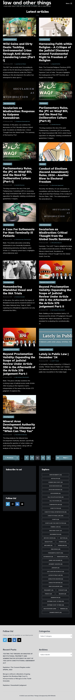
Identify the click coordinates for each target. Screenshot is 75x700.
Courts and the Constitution (55, 523)
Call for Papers (55, 500)
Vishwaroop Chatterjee (23, 239)
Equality (48, 541)
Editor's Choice (50, 538)
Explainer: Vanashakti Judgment (14, 685)
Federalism (62, 545)
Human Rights (62, 556)
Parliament (43, 103)
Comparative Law (55, 504)
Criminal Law (55, 526)
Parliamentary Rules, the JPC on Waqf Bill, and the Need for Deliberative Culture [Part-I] (17, 175)
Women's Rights (56, 612)
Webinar (64, 608)
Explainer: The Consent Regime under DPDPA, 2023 (16, 668)
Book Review (56, 493)
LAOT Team (55, 361)
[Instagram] (13, 504)
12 (43, 458)
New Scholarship (9, 103)
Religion (62, 593)
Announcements (55, 474)
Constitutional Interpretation (56, 512)
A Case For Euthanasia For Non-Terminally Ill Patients (18, 233)
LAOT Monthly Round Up (55, 571)
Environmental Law (10, 39)
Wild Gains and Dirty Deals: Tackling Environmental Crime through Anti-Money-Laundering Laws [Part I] (19, 52)
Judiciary (55, 567)
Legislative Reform (55, 582)
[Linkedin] (17, 504)
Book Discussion (55, 486)
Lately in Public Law (46, 349)
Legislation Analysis (55, 579)
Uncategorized (44, 39)
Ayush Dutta (56, 64)
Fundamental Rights (55, 553)
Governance (48, 556)
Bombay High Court (56, 482)
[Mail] (22, 504)
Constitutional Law (55, 515)
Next (65, 458)
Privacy (48, 593)
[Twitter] (8, 504)
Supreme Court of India (47, 282)
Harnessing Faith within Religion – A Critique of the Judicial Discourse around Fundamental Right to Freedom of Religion (55, 52)
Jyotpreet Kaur (21, 64)
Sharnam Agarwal (57, 185)
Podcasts (62, 590)
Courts (55, 519)
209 (58, 458)
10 (32, 458)
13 (48, 458)
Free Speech (55, 549)
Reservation (55, 597)
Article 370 (55, 478)
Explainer (48, 545)
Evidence (62, 541)
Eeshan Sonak (20, 297)
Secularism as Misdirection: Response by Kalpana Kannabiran (19, 112)
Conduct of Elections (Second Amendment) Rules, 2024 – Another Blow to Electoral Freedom (54, 175)
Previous (10, 458)
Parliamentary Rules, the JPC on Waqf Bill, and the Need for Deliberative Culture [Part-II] (53, 114)
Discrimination (55, 534)
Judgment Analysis (55, 564)
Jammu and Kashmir (55, 560)
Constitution (55, 508)
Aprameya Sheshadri (58, 310)
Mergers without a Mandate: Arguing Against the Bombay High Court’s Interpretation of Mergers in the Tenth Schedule (17, 677)
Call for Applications (55, 497)
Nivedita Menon (57, 242)
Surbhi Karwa (56, 124)
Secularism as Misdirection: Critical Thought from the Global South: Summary (55, 234)
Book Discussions (55, 489)
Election (42, 164)
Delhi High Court (55, 530)
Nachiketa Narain (21, 434)
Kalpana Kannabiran (23, 121)
